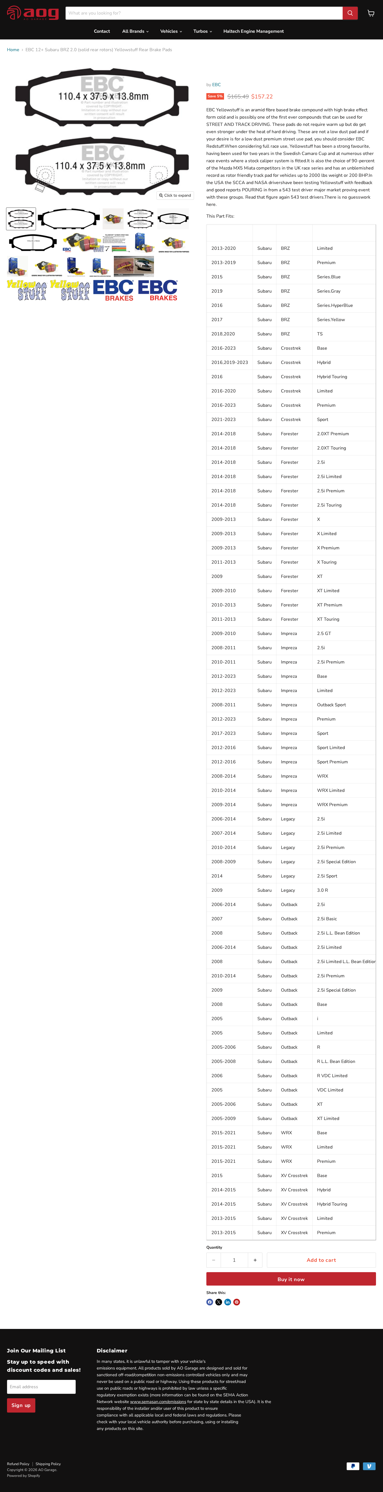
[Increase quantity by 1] (255, 1260)
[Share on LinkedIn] (227, 1302)
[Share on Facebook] (209, 1302)
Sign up (21, 1405)
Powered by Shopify (23, 1475)
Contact (102, 31)
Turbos (201, 31)
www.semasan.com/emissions (158, 1401)
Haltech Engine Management (253, 31)
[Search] (350, 13)
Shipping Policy (48, 1464)
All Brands (134, 31)
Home (13, 49)
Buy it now (291, 1279)
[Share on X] (218, 1302)
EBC (216, 85)
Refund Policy (18, 1464)
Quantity (214, 1247)
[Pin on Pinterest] (236, 1302)
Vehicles (169, 31)
